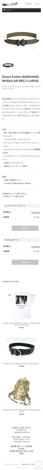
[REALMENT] (10, 6)
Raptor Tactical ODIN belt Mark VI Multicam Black (21, 364)
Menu (9, 10)
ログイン (37, 4)
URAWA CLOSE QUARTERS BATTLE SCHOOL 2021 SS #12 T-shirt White (21, 324)
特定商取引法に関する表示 (30, 464)
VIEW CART (28, 3)
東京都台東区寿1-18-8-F (21, 439)
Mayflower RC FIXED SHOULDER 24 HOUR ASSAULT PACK (21, 411)
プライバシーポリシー (11, 464)
